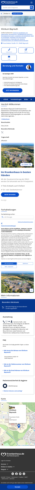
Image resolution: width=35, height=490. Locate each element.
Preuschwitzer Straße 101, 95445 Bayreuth (15, 43)
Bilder (26, 99)
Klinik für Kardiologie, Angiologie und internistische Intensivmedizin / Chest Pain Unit (17, 37)
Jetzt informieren (12, 90)
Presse (8, 477)
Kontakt (17, 487)
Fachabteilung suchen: (8, 214)
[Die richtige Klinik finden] (1, 14)
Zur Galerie (25, 164)
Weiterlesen (6, 119)
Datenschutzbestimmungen (25, 222)
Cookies (21, 477)
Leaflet (18, 445)
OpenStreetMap (25, 445)
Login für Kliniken (6, 460)
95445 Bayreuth (17, 13)
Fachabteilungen (16, 99)
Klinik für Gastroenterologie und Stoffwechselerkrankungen (14, 39)
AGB (26, 477)
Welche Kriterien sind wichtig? (13, 391)
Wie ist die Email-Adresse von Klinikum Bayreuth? (16, 371)
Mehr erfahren (9, 195)
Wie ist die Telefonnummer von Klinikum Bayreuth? (17, 365)
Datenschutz (5, 478)
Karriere (12, 478)
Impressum (14, 477)
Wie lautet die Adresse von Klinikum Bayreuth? (16, 351)
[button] (19, 426)
